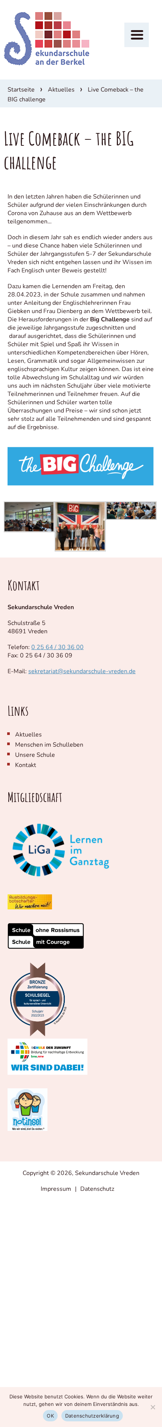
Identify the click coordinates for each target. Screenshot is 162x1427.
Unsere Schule (35, 755)
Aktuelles (61, 90)
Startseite (21, 90)
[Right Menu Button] (136, 35)
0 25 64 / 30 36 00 (57, 647)
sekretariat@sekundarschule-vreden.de (82, 671)
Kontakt (25, 765)
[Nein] (152, 1407)
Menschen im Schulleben (49, 745)
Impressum (56, 1189)
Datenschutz (97, 1189)
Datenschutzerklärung (92, 1416)
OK (50, 1416)
